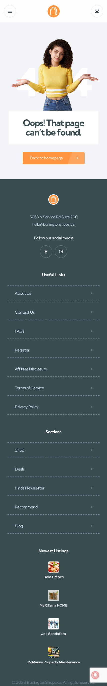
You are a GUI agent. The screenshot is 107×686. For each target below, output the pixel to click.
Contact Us (25, 312)
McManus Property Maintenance (53, 662)
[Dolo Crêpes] (53, 567)
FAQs (19, 331)
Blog (19, 526)
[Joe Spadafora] (53, 623)
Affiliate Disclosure (31, 369)
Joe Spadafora (53, 633)
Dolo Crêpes (54, 577)
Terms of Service (29, 388)
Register (22, 350)
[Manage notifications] (95, 675)
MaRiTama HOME (53, 605)
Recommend (26, 507)
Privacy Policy (26, 407)
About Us (23, 293)
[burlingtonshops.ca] (53, 11)
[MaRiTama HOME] (53, 595)
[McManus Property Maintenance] (53, 652)
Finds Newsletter (30, 488)
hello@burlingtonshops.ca (53, 224)
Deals (20, 469)
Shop (19, 450)
